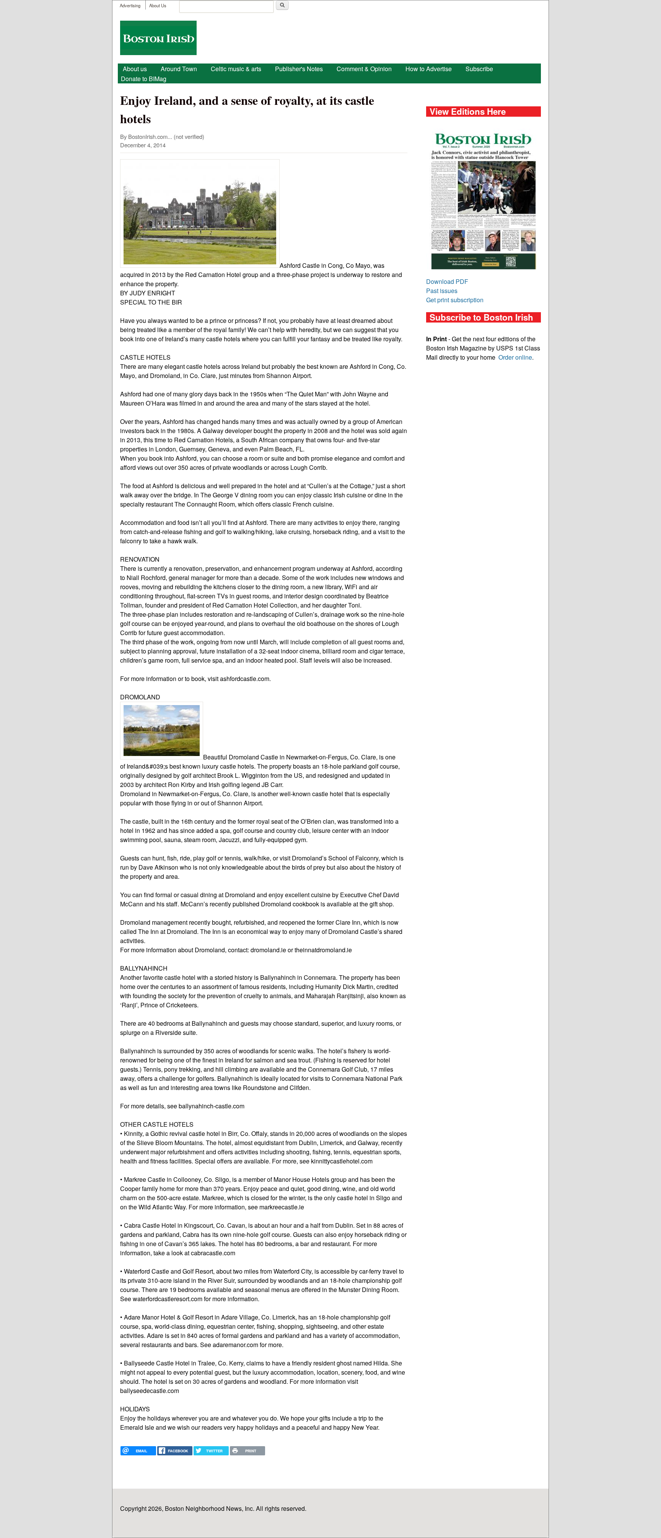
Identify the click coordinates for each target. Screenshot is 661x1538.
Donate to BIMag (143, 78)
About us (135, 68)
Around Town (179, 68)
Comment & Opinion (364, 68)
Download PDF (447, 281)
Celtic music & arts (236, 68)
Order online (515, 357)
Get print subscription (455, 299)
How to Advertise (428, 68)
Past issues (441, 290)
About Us (157, 5)
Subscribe (479, 68)
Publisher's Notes (299, 68)
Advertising (130, 5)
